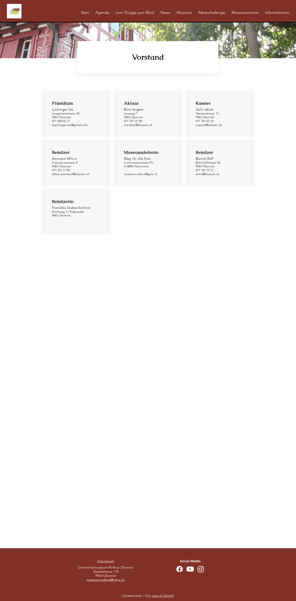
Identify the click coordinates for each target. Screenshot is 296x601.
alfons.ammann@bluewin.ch (70, 174)
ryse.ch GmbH (163, 596)
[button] (184, 12)
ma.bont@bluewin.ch (138, 125)
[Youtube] (190, 569)
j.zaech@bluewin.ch (209, 125)
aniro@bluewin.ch (208, 174)
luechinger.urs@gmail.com (70, 125)
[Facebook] (179, 569)
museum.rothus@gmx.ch (141, 174)
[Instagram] (201, 569)
